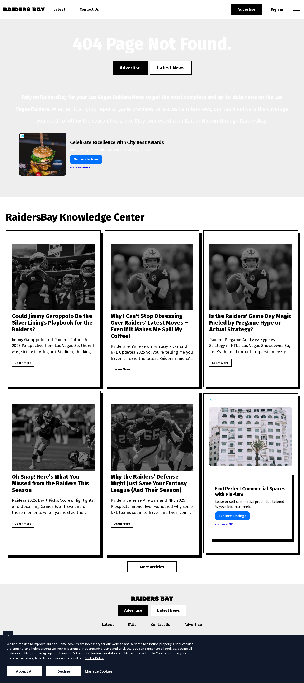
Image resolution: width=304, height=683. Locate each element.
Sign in (277, 9)
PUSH (296, 678)
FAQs (132, 624)
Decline (63, 671)
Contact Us (89, 9)
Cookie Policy (94, 658)
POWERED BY (80, 167)
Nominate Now (86, 159)
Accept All (24, 671)
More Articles (152, 566)
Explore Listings (232, 516)
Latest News (171, 68)
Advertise (246, 9)
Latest (59, 9)
